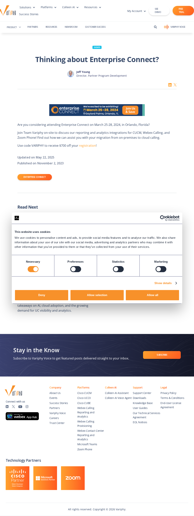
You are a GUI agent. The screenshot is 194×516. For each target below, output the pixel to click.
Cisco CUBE (84, 403)
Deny (41, 295)
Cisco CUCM (84, 393)
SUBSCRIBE (162, 354)
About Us (54, 393)
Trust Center (56, 423)
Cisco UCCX (84, 398)
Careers (54, 418)
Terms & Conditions (172, 398)
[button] (27, 9)
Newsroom (71, 26)
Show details (163, 283)
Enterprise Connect (34, 177)
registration (87, 145)
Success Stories (29, 14)
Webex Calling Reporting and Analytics (86, 412)
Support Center (142, 393)
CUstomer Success (95, 26)
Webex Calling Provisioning (85, 423)
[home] (8, 10)
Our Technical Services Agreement (146, 415)
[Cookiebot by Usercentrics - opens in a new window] (162, 218)
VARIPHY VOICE (178, 26)
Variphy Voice (57, 413)
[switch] (75, 269)
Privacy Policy (168, 393)
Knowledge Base (143, 403)
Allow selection (97, 295)
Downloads (139, 398)
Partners (32, 26)
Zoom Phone (84, 449)
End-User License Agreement (170, 405)
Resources (51, 26)
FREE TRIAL (181, 10)
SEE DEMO (158, 10)
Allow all (152, 295)
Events (97, 47)
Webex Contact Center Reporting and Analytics (90, 435)
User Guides (140, 408)
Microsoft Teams (87, 444)
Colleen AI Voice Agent (118, 398)
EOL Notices (140, 422)
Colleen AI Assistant (116, 393)
